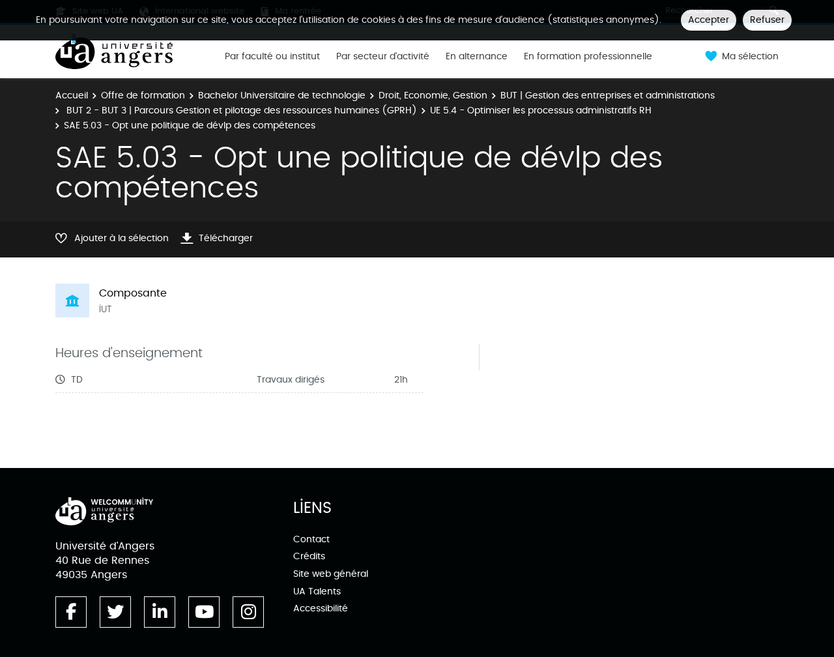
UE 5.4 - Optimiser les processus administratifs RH (541, 110)
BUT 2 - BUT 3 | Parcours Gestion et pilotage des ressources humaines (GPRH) (240, 110)
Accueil (71, 95)
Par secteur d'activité (382, 56)
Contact (311, 539)
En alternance (477, 56)
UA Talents (317, 591)
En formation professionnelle (588, 56)
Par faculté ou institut (272, 56)
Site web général (330, 574)
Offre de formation (143, 95)
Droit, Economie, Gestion (433, 95)
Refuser (767, 20)
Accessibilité (320, 608)
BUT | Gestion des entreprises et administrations (607, 95)
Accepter (708, 20)
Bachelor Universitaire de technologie (282, 95)
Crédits (309, 556)
